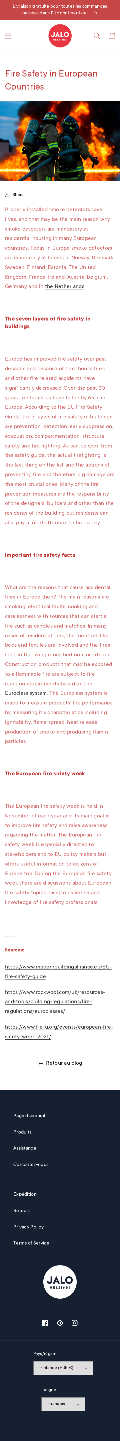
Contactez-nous (30, 1165)
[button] (8, 35)
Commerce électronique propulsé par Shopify (74, 1429)
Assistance (24, 1148)
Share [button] (18, 195)
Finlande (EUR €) (57, 1368)
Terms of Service (31, 1243)
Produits (22, 1132)
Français (56, 1404)
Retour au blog (64, 1063)
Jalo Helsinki (36, 1429)
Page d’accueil (29, 1116)
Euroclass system (26, 693)
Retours (21, 1211)
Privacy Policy (28, 1227)
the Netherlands (65, 287)
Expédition (25, 1194)
